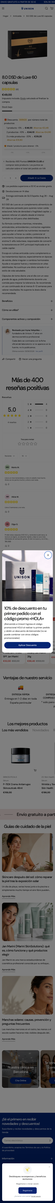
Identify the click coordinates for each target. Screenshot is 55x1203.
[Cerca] (48, 555)
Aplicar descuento (27, 645)
